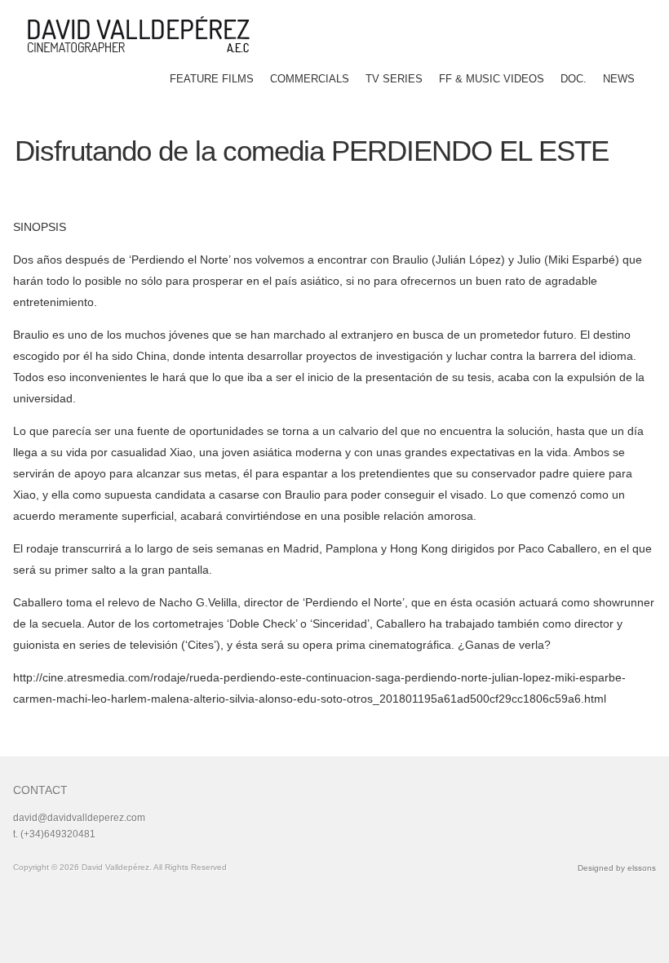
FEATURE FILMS (212, 79)
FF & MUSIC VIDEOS (491, 79)
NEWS (619, 79)
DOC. (573, 79)
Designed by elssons (617, 867)
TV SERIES (394, 79)
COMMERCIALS (309, 79)
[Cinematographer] (144, 34)
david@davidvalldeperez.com (79, 817)
